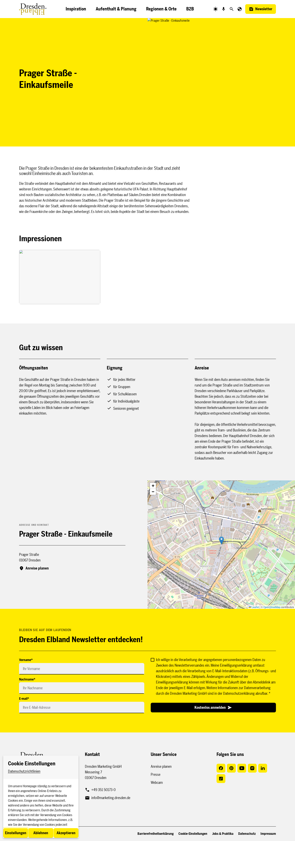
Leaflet (255, 607)
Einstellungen (15, 833)
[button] (221, 540)
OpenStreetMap (272, 607)
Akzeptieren (66, 833)
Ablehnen (40, 833)
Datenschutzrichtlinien (24, 771)
